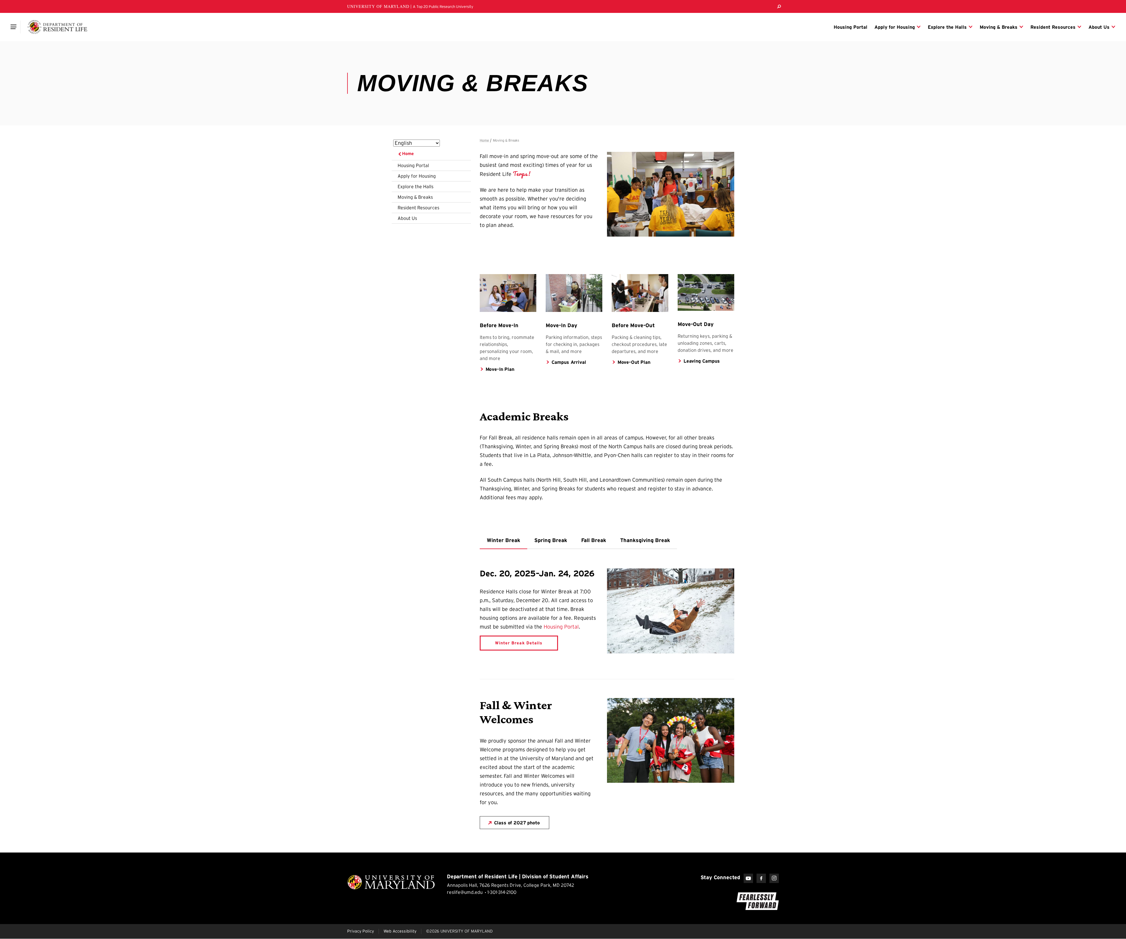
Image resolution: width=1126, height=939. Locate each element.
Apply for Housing (417, 176)
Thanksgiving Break (645, 540)
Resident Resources (418, 207)
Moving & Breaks (415, 197)
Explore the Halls (415, 186)
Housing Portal (413, 165)
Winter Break (503, 540)
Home (408, 153)
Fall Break (593, 540)
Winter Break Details (518, 643)
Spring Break (550, 540)
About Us (407, 218)
